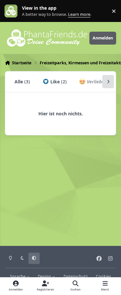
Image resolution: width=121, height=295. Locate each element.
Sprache (18, 276)
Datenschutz (76, 276)
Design (45, 276)
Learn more (12, 11)
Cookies (103, 276)
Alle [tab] (22, 82)
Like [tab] (58, 82)
